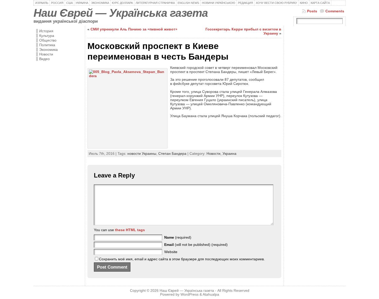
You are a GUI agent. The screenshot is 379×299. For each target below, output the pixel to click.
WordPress (189, 294)
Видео (44, 59)
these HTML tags (130, 230)
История (46, 31)
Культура (46, 36)
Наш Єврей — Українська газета (121, 13)
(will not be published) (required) (196, 245)
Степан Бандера (172, 153)
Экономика (48, 49)
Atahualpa (211, 294)
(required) (177, 237)
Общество (47, 40)
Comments (334, 11)
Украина (229, 153)
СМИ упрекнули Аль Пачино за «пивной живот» (133, 29)
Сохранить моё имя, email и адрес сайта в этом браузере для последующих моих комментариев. (182, 259)
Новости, (215, 153)
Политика (47, 45)
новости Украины (141, 153)
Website (170, 252)
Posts (312, 11)
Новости (46, 54)
